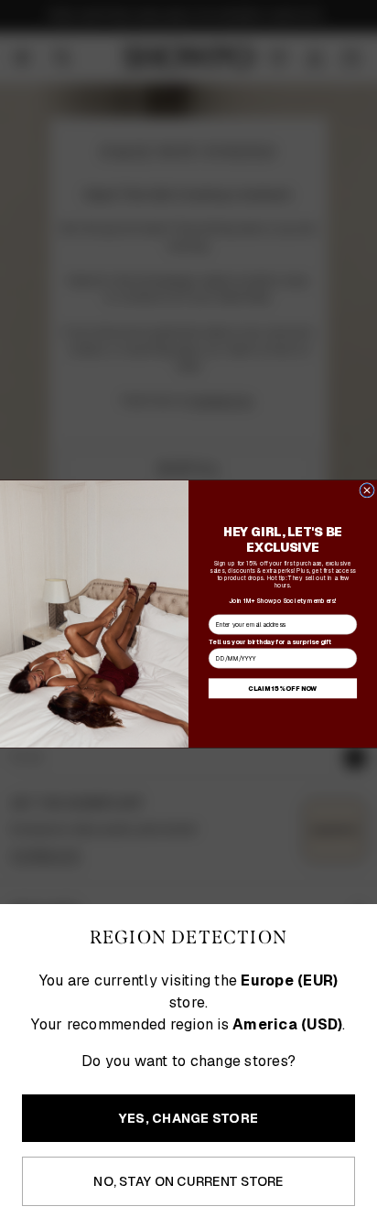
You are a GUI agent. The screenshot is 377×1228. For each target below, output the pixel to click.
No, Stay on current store (188, 1181)
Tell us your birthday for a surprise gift (270, 642)
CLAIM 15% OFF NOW (282, 688)
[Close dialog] (367, 490)
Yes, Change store (188, 1118)
